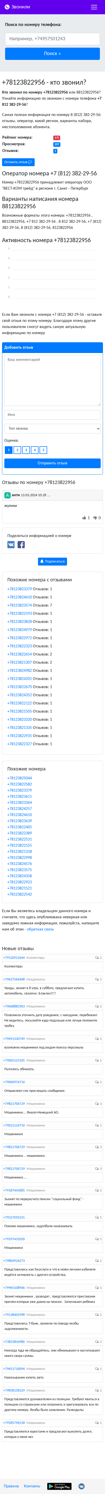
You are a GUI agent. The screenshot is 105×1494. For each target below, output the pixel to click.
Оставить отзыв (16, 162)
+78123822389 (19, 833)
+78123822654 (19, 654)
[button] (52, 54)
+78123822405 (19, 827)
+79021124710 (14, 1126)
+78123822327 (19, 744)
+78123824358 (19, 876)
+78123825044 (19, 778)
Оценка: (11, 441)
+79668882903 (14, 1006)
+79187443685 (14, 1190)
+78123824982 (19, 671)
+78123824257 (19, 809)
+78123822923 (19, 882)
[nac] (94, 7)
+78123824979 (19, 630)
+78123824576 (19, 864)
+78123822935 (19, 736)
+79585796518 (14, 1423)
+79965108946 (14, 1288)
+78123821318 (19, 852)
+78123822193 (19, 614)
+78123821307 (19, 663)
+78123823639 (19, 821)
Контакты (32, 1486)
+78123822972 (19, 638)
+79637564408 (14, 979)
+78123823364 (19, 803)
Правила (11, 1486)
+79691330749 (14, 1039)
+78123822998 (19, 858)
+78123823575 (19, 870)
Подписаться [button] (54, 561)
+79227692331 (14, 1218)
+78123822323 (19, 646)
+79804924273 (14, 1261)
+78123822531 (19, 839)
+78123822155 (19, 846)
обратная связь (40, 929)
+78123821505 (19, 712)
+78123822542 (19, 895)
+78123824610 (19, 597)
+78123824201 (19, 679)
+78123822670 (19, 687)
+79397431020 (14, 1239)
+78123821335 (19, 728)
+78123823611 (19, 797)
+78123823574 (19, 606)
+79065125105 (14, 1061)
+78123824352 (19, 695)
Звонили (20, 7)
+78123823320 (19, 720)
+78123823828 (19, 622)
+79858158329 (14, 1391)
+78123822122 (19, 703)
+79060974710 (14, 1082)
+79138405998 (14, 1315)
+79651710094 (14, 1369)
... (48, 495)
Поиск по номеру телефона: (33, 24)
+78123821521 (19, 888)
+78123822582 (19, 784)
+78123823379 (19, 589)
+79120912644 (14, 958)
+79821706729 (14, 1104)
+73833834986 (14, 1342)
